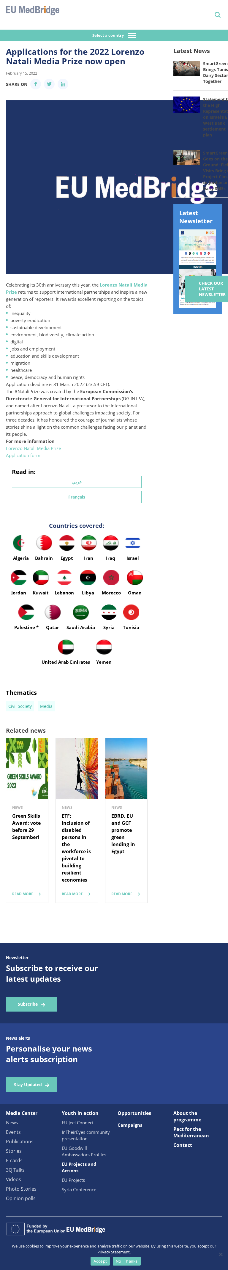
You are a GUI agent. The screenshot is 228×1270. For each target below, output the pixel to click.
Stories (14, 1151)
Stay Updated (28, 1084)
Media (46, 706)
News (12, 1122)
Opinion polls (21, 1198)
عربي (77, 482)
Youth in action (80, 1113)
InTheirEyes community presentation (86, 1135)
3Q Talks (15, 1170)
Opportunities (134, 1113)
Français (76, 497)
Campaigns (130, 1125)
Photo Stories (21, 1189)
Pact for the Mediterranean (191, 1132)
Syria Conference (79, 1189)
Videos (13, 1179)
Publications (20, 1141)
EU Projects (73, 1180)
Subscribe (28, 1004)
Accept (100, 1261)
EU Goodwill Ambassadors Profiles (84, 1151)
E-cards (14, 1160)
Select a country (108, 35)
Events (13, 1132)
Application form (23, 455)
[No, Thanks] (221, 1254)
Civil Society (20, 706)
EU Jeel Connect (78, 1123)
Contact (182, 1145)
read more (22, 893)
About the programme (187, 1116)
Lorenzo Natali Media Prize (33, 448)
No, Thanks (127, 1261)
